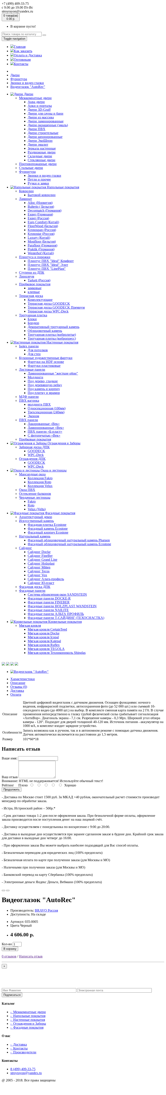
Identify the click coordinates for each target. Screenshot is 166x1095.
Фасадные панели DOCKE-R (49, 598)
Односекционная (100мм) (46, 408)
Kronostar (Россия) (41, 234)
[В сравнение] (8, 890)
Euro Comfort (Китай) (43, 222)
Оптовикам (22, 59)
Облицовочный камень (45, 331)
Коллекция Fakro (40, 478)
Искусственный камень (36, 521)
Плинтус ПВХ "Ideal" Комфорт (51, 261)
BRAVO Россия (46, 910)
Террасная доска (31, 296)
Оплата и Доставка (28, 55)
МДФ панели (29, 396)
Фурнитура (18, 79)
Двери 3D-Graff (39, 109)
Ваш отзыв (10, 777)
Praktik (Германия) (41, 249)
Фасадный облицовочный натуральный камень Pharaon (69, 540)
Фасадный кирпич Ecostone (48, 532)
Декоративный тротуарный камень (53, 327)
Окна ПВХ (27, 490)
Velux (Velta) (37, 509)
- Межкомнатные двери (28, 1012)
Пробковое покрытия (34, 284)
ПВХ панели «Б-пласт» (45, 431)
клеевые (34, 292)
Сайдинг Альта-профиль (46, 579)
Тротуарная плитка (33, 315)
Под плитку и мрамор (44, 393)
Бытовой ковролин (42, 195)
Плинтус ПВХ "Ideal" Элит (48, 265)
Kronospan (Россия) (42, 230)
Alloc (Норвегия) (40, 203)
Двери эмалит (38, 144)
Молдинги (35, 377)
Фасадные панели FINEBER (49, 602)
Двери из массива (41, 117)
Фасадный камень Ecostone (48, 528)
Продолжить (11, 789)
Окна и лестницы (53, 470)
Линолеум (26, 276)
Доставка (17, 690)
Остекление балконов (35, 493)
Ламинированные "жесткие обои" (53, 373)
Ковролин (26, 191)
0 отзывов (9, 956)
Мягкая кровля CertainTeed (47, 629)
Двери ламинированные (46, 121)
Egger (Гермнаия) (40, 214)
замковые (35, 288)
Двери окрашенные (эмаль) (48, 125)
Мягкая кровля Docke (43, 633)
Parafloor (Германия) (42, 245)
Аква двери (36, 102)
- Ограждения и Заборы (28, 1023)
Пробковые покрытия (35, 439)
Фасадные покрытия (59, 513)
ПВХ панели (28, 420)
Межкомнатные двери (35, 98)
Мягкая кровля (30, 625)
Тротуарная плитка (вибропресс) (52, 338)
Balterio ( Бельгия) (41, 206)
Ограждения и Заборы (63, 443)
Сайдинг (25, 548)
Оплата (15, 694)
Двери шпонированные (45, 137)
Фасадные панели (32, 590)
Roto (31, 505)
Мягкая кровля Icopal (43, 637)
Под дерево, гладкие (43, 381)
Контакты (21, 64)
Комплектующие (40, 299)
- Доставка (18, 1044)
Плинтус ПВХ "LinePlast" (47, 268)
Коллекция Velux (40, 486)
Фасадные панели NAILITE (48, 610)
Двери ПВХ (36, 129)
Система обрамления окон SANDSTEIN (57, 594)
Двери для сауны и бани (45, 113)
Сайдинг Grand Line (42, 559)
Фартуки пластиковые (44, 365)
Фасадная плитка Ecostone (47, 524)
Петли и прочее (39, 179)
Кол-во (7, 944)
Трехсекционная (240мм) (46, 412)
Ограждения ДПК (32, 459)
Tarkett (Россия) (39, 280)
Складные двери (40, 156)
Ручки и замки (38, 183)
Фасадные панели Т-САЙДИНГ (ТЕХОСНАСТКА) (66, 618)
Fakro (32, 501)
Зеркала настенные (42, 148)
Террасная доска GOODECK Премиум (56, 307)
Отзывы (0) (18, 687)
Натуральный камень (34, 536)
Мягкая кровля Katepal (44, 641)
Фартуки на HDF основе (46, 362)
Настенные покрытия (62, 342)
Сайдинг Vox (37, 575)
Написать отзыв (31, 956)
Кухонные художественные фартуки (45, 358)
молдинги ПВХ (39, 404)
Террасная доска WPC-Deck (48, 311)
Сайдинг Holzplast (41, 563)
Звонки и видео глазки (27, 83)
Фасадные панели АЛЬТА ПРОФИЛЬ (56, 614)
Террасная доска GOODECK (49, 303)
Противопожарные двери (38, 164)
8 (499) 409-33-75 (22, 1069)
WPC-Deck (36, 455)
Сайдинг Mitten (39, 567)
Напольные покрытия (62, 187)
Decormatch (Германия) (44, 210)
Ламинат (25, 199)
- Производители (23, 1052)
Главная (20, 46)
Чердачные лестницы (34, 497)
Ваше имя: (9, 758)
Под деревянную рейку (45, 385)
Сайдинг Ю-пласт (41, 583)
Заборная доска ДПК (34, 447)
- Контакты (19, 1048)
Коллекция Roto (39, 482)
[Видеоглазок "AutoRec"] (29, 671)
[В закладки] (3, 890)
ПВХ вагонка (29, 400)
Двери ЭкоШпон (40, 140)
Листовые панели (32, 369)
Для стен (34, 354)
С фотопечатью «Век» (44, 435)
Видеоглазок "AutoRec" (27, 87)
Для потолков (38, 350)
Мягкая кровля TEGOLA (46, 649)
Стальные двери (31, 168)
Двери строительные (43, 133)
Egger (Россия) (38, 218)
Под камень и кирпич (44, 389)
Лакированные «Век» (44, 424)
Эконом (33, 416)
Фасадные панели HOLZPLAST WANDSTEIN (62, 606)
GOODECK (36, 451)
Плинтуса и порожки (34, 257)
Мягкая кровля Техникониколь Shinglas (57, 653)
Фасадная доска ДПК (34, 587)
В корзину (9, 948)
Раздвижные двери (42, 152)
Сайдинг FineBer (40, 556)
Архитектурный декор (35, 517)
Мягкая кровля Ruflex (44, 645)
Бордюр (33, 323)
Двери (15, 75)
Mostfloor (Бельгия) (42, 241)
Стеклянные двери (41, 160)
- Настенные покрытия (27, 1020)
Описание (17, 683)
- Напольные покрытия (27, 1016)
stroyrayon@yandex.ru (26, 1073)
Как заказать (23, 51)
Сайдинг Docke (39, 552)
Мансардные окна (32, 474)
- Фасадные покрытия (26, 1027)
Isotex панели (29, 346)
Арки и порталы (40, 106)
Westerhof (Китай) (41, 253)
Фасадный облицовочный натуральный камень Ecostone (69, 544)
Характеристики (22, 679)
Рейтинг (8, 785)
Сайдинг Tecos (38, 571)
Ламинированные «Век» (46, 428)
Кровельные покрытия (64, 621)
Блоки (32, 319)
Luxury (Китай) (39, 237)
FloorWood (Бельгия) (43, 226)
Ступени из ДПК (31, 272)
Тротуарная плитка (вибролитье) (52, 334)
